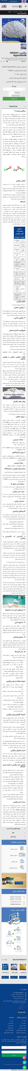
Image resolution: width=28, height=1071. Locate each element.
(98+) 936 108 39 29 (16, 902)
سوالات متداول (23, 1025)
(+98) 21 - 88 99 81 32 (15, 900)
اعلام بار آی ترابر (22, 1028)
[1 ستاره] (24, 58)
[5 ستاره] (5, 58)
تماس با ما (23, 1023)
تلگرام (4, 61)
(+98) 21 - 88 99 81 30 (15, 897)
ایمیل (7, 61)
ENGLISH (24, 1)
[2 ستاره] (19, 58)
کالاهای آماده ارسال (9, 1030)
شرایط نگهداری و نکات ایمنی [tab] (13, 829)
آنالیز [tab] (13, 833)
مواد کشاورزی (10, 1025)
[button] (6, 960)
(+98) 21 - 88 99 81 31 (15, 898)
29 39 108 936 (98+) (19, 998)
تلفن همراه (23, 1045)
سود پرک (11, 1021)
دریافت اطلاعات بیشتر (19, 891)
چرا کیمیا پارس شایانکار (21, 1033)
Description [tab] (13, 107)
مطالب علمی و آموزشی (21, 1030)
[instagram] (24, 1057)
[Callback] (24, 1062)
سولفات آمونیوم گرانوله (8, 1033)
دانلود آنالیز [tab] (13, 837)
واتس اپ (1, 61)
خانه (25, 12)
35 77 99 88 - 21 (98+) (18, 997)
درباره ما (24, 1021)
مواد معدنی (10, 1023)
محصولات (21, 12)
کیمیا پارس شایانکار (11, 1064)
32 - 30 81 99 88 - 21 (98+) (17, 995)
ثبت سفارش (14, 99)
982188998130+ (13, 1)
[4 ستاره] (10, 58)
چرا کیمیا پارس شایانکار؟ (18, 842)
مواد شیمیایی (15, 12)
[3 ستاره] (15, 58)
